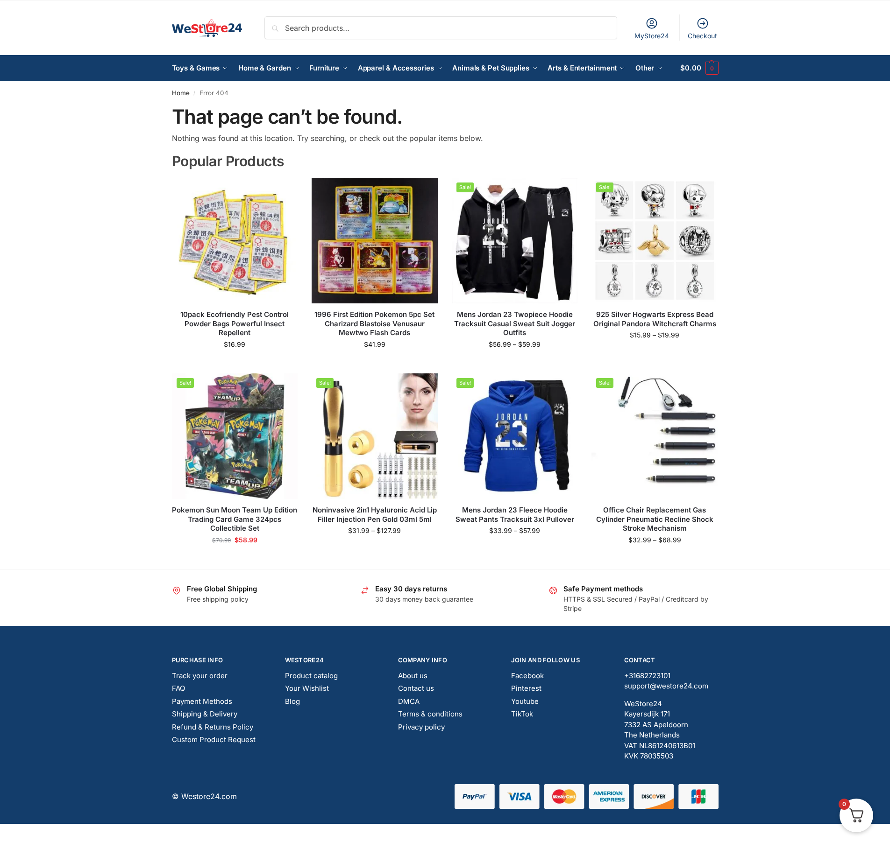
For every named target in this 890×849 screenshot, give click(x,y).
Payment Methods (202, 701)
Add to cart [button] (235, 364)
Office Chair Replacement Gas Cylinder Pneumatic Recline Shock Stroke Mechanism (654, 519)
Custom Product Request (214, 739)
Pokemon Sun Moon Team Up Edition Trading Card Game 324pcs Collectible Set (234, 519)
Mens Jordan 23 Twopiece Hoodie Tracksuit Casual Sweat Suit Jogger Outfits (514, 323)
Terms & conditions (430, 713)
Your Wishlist (307, 688)
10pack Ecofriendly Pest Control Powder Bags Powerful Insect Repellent (234, 323)
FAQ (178, 688)
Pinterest (526, 688)
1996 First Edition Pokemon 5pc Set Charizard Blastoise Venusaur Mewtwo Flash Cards (374, 323)
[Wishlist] (284, 192)
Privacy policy (421, 727)
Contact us (416, 688)
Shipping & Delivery (204, 713)
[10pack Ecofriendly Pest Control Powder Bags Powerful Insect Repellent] (235, 241)
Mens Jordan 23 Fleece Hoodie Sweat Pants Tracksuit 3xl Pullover (515, 514)
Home (181, 93)
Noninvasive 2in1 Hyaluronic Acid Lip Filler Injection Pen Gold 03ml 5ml (375, 514)
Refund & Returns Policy (212, 727)
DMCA (409, 701)
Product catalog (311, 675)
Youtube (525, 701)
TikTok (522, 713)
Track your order (200, 675)
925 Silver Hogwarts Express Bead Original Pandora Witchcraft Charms (654, 319)
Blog (292, 701)
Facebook (527, 675)
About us (412, 675)
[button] (699, 68)
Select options (374, 364)
